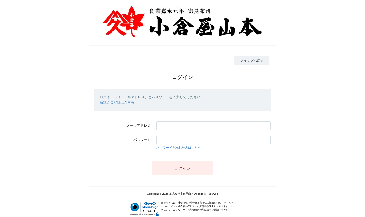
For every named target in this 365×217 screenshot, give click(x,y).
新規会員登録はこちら (117, 102)
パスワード (142, 140)
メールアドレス (138, 126)
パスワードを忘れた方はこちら (178, 147)
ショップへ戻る (251, 61)
